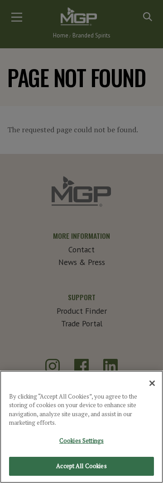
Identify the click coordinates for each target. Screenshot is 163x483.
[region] (81, 427)
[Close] (152, 383)
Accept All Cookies (81, 466)
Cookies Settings (81, 441)
